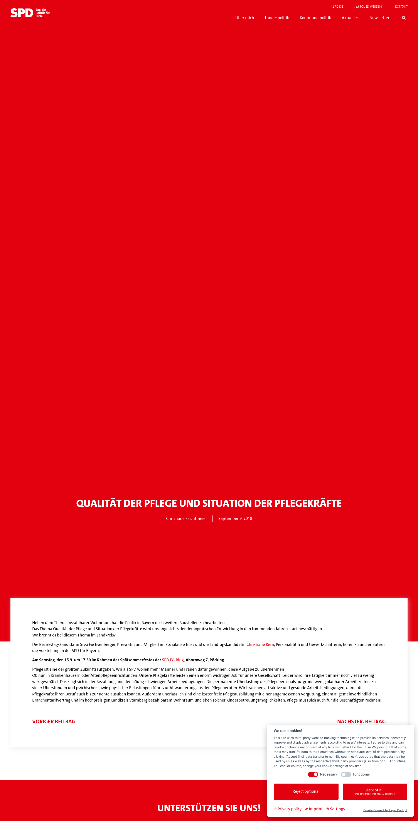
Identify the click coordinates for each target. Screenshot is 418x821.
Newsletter (379, 18)
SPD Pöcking (173, 660)
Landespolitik (277, 18)
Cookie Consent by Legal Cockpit (385, 810)
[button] (404, 17)
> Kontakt (400, 6)
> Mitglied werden (368, 6)
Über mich (244, 18)
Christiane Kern (260, 644)
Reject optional (306, 791)
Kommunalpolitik (315, 18)
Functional (361, 774)
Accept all (375, 791)
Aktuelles (350, 18)
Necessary (328, 774)
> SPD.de (337, 6)
